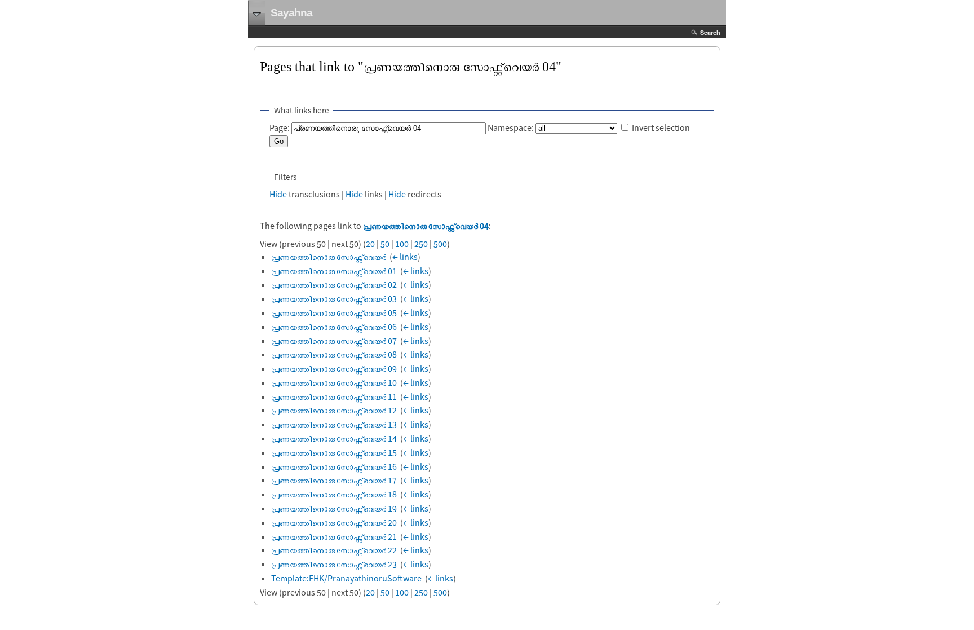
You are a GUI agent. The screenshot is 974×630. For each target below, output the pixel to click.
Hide (278, 194)
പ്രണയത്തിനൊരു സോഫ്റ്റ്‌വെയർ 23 (334, 564)
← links (405, 256)
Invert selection (661, 127)
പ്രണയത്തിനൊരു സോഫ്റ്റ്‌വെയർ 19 (334, 508)
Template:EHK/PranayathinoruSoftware (346, 578)
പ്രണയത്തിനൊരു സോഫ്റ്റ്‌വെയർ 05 (334, 312)
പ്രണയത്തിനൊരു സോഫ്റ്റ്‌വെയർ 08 (334, 354)
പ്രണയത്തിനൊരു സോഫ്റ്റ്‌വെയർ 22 (334, 550)
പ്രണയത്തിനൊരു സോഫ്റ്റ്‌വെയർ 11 (334, 396)
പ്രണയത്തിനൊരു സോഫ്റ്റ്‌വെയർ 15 (334, 452)
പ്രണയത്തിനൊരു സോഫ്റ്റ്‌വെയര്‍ (328, 256)
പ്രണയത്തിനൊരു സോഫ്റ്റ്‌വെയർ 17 (334, 480)
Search (710, 32)
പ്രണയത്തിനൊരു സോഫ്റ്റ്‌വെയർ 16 (334, 466)
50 (384, 243)
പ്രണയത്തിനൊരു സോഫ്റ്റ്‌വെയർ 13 (334, 424)
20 (370, 243)
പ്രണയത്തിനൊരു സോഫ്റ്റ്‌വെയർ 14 (334, 438)
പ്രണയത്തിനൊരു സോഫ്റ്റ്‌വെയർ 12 (334, 410)
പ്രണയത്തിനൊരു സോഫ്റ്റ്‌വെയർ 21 (334, 536)
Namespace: (511, 127)
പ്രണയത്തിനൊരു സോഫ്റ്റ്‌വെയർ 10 (334, 382)
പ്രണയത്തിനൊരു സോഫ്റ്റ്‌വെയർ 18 (334, 494)
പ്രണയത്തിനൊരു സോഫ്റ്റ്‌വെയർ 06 (334, 326)
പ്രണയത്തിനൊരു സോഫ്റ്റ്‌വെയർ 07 (334, 340)
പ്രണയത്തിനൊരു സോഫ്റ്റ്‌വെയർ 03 (334, 298)
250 (421, 243)
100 (402, 243)
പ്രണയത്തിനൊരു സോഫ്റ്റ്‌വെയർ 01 (334, 270)
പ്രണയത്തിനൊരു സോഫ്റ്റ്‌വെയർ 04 (426, 225)
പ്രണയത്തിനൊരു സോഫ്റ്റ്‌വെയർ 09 (334, 368)
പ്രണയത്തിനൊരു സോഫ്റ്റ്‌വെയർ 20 (334, 522)
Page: (279, 127)
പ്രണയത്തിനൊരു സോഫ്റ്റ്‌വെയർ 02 (334, 284)
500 (440, 243)
